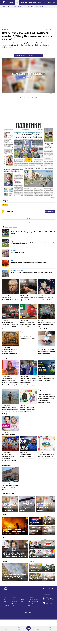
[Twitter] (46, 588)
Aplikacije (30, 603)
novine (5, 204)
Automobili (13, 603)
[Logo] (4, 2)
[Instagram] (49, 588)
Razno (4, 29)
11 (26, 518)
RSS (29, 605)
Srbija (45, 547)
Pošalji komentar (49, 211)
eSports (13, 599)
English (22, 599)
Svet (12, 260)
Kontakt (30, 608)
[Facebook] (43, 588)
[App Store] (48, 603)
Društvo (13, 250)
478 (8, 230)
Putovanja (6, 605)
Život (5, 601)
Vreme (22, 601)
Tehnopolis (14, 601)
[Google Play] (48, 598)
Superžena (13, 597)
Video (22, 595)
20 (8, 260)
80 (8, 240)
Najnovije (11, 2)
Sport (5, 597)
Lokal (12, 605)
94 (8, 250)
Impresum (30, 597)
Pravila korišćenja (33, 599)
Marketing (30, 595)
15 (8, 270)
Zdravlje (6, 603)
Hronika (5, 572)
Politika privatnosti (33, 601)
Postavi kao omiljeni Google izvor (24, 55)
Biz (4, 599)
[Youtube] (52, 588)
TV (21, 597)
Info (5, 595)
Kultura (13, 595)
